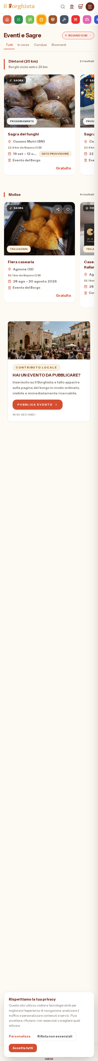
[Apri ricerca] (63, 6)
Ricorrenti (59, 45)
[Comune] (72, 6)
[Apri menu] (90, 6)
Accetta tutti (23, 1048)
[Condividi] (58, 81)
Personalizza (19, 1036)
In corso (23, 45)
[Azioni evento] (68, 81)
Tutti (9, 45)
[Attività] (80, 6)
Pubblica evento (35, 404)
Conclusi (40, 45)
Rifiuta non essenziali (54, 1036)
